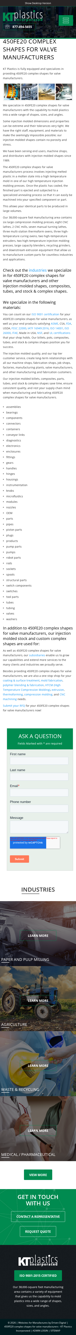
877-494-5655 (22, 27)
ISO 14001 (56, 328)
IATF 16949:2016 (38, 328)
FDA (68, 323)
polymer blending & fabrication (23, 685)
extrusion (58, 690)
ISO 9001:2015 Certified (38, 1275)
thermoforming (13, 694)
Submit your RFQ (14, 705)
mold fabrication (52, 680)
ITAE (15, 333)
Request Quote (38, 1231)
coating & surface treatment (21, 680)
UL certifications (59, 333)
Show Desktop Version (38, 3)
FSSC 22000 (18, 328)
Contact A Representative (38, 1217)
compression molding (38, 694)
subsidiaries (37, 655)
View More (38, 1175)
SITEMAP (55, 1330)
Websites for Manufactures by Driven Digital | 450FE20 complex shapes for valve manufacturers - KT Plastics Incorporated (38, 1326)
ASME (54, 323)
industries (38, 270)
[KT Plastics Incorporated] (27, 20)
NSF (39, 333)
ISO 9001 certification (45, 314)
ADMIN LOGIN (40, 1330)
